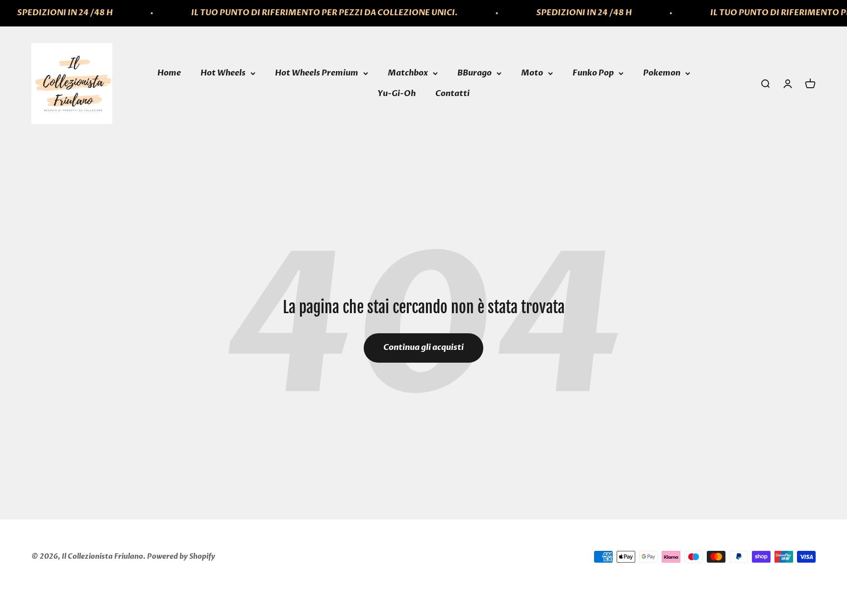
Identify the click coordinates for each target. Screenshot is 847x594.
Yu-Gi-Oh (396, 93)
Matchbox (408, 73)
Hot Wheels (223, 73)
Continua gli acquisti (423, 347)
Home (169, 73)
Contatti (452, 93)
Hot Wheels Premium (316, 73)
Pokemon (661, 73)
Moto (532, 73)
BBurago (474, 73)
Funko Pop (593, 73)
